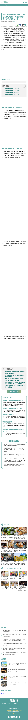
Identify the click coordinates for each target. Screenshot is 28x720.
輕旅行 (4, 2)
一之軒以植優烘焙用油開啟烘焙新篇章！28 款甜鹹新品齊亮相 (14, 644)
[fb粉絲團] (9, 717)
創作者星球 (10, 703)
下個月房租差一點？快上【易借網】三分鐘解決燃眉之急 (22, 588)
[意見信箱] (15, 717)
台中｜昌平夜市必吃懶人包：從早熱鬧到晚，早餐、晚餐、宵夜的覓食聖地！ (13, 577)
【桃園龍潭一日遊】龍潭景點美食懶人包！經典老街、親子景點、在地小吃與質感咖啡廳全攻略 (15, 640)
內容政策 (16, 703)
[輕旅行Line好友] (18, 717)
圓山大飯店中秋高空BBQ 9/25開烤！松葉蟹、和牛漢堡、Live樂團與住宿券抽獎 (14, 653)
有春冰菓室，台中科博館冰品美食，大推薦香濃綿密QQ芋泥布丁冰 (22, 577)
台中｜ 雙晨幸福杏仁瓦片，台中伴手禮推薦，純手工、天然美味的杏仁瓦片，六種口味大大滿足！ (13, 588)
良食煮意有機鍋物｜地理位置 (12, 88)
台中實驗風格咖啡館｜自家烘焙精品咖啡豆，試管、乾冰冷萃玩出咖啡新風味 (14, 649)
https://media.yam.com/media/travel (14, 710)
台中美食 (11, 5)
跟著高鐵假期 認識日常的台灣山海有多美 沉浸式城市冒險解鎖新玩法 (14, 635)
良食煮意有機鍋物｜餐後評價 (12, 94)
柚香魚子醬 (15, 21)
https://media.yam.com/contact (14, 713)
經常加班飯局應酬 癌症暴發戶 (11, 455)
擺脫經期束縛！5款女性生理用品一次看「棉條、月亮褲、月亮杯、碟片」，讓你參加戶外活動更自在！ (14, 450)
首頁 (2, 5)
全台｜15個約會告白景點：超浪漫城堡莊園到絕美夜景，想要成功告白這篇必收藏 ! (14, 465)
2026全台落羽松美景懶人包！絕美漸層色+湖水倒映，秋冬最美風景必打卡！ (14, 445)
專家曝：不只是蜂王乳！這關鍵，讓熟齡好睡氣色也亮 (4, 577)
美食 (6, 5)
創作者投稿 (4, 703)
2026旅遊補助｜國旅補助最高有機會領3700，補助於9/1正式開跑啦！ (15, 631)
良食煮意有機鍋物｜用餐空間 (12, 90)
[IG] (12, 717)
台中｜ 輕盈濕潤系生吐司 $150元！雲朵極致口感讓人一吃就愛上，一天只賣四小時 (5, 588)
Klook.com (4, 81)
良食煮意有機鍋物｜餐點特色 (12, 92)
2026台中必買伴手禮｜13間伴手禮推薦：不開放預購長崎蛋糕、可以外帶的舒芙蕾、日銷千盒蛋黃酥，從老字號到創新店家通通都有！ (14, 460)
